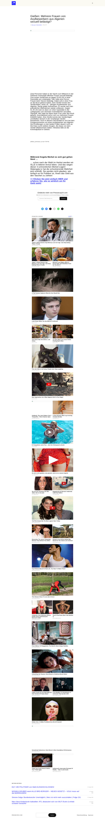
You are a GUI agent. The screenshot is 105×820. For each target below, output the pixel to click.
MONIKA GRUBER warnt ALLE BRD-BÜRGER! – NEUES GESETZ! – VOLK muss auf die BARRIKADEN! (45, 792)
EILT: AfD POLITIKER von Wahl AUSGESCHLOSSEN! (33, 787)
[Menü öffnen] (92, 3)
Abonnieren (63, 198)
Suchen (52, 815)
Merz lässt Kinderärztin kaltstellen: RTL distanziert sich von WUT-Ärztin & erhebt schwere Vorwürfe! (43, 802)
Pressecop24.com (17, 815)
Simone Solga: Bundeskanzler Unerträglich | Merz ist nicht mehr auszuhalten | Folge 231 (46, 797)
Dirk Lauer (34, 24)
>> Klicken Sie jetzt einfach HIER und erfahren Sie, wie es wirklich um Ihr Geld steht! (49, 181)
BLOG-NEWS (39, 24)
